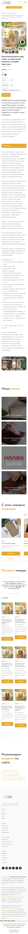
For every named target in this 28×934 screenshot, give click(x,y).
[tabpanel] (14, 252)
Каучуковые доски (5, 832)
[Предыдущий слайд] (4, 34)
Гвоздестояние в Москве (7, 844)
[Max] (10, 869)
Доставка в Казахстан (6, 841)
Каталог (3, 809)
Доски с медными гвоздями (11, 775)
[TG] (13, 869)
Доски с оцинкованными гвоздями (13, 779)
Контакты (4, 818)
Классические (5, 857)
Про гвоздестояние (6, 837)
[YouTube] (20, 869)
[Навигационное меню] (25, 2)
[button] (19, 2)
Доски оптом (4, 813)
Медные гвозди (5, 830)
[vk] (3, 869)
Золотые (3, 855)
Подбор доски (5, 846)
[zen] (6, 869)
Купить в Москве (5, 839)
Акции (3, 811)
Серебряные (4, 853)
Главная (4, 13)
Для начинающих (5, 827)
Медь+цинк (4, 851)
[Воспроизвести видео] (14, 363)
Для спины (4, 823)
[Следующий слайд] (24, 34)
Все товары (4, 862)
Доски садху (11, 13)
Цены (3, 816)
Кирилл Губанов (10, 884)
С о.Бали (3, 860)
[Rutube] (17, 869)
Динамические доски (9, 771)
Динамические (5, 825)
